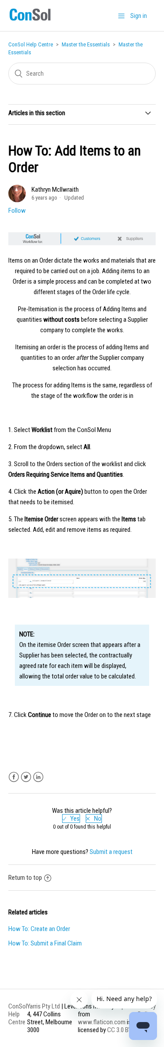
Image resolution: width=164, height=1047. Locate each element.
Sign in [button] (138, 15)
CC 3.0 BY (119, 1030)
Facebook (13, 777)
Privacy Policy (147, 1010)
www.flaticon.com (102, 1022)
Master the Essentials (86, 44)
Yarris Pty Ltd (43, 1006)
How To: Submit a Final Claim (45, 943)
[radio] (71, 818)
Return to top (25, 878)
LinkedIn (38, 777)
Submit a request (111, 852)
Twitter (26, 777)
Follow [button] (17, 210)
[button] (121, 16)
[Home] (30, 21)
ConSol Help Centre (30, 44)
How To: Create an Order (39, 929)
